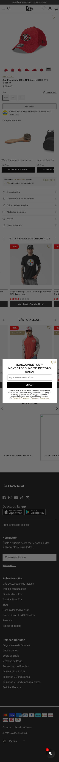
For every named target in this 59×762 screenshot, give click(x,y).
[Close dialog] (53, 362)
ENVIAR (29, 385)
